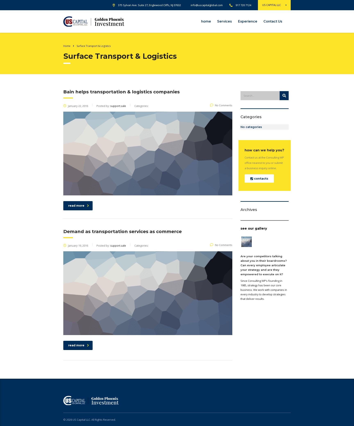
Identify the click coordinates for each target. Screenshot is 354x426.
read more (76, 205)
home (206, 21)
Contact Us (272, 21)
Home (66, 46)
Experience (247, 21)
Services (224, 21)
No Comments (223, 105)
